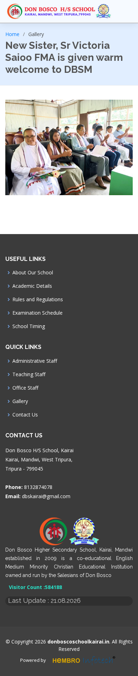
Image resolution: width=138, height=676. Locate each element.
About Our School (32, 272)
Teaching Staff (28, 374)
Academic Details (32, 286)
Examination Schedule (37, 312)
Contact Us (25, 414)
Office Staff (25, 387)
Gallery (20, 401)
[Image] (69, 147)
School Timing (28, 326)
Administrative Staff (34, 361)
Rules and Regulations (37, 299)
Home (12, 34)
